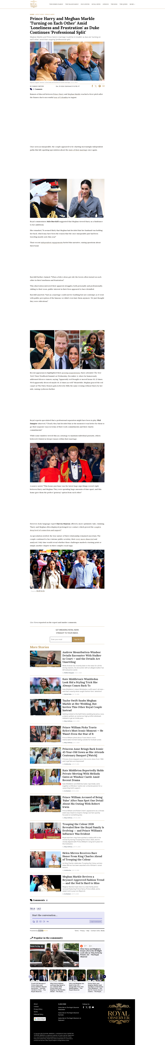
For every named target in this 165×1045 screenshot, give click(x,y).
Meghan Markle (74, 94)
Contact (36, 1006)
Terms (36, 1012)
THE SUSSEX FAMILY (56, 4)
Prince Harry (58, 94)
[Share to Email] (102, 86)
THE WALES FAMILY (71, 4)
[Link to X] (87, 1008)
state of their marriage (78, 150)
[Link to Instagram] (90, 1008)
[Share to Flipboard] (99, 86)
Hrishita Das (67, 764)
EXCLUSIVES (85, 4)
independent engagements (52, 242)
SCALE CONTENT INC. (68, 1033)
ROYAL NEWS (96, 4)
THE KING (114, 4)
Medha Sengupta (69, 673)
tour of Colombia (61, 97)
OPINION (106, 4)
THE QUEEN (123, 4)
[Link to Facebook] (83, 1008)
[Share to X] (95, 86)
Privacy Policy (38, 1009)
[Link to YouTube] (93, 1008)
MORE (132, 4)
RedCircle (41, 591)
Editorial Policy (38, 1014)
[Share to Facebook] (92, 86)
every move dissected (85, 539)
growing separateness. (71, 373)
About (36, 1004)
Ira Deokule (67, 791)
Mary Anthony (68, 721)
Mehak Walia (67, 694)
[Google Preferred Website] (40, 1020)
